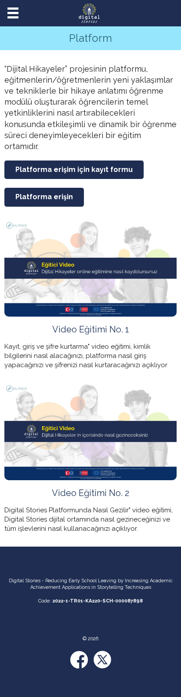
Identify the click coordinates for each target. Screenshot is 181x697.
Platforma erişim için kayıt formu (74, 169)
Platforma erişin (44, 197)
